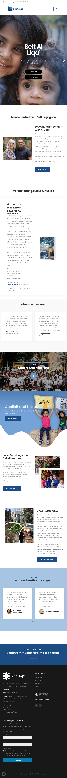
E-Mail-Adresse (7, 742)
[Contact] (36, 694)
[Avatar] (9, 613)
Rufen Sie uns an (43, 693)
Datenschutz (7, 748)
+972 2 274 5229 (43, 695)
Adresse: (5, 697)
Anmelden (17, 760)
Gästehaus (33, 77)
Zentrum (33, 72)
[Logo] (15, 9)
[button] (33, 376)
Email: (4, 693)
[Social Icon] (36, 705)
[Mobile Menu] (4, 9)
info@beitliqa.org (12, 693)
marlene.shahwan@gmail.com (17, 284)
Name (5, 735)
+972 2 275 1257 (10, 701)
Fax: (4, 701)
